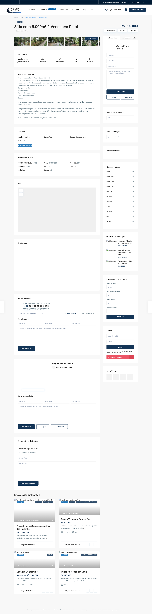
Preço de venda (111, 283)
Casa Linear (110, 186)
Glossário (75, 10)
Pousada (109, 211)
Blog (84, 10)
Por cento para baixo (113, 291)
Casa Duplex (110, 181)
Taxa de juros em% (112, 307)
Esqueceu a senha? (127, 351)
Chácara (109, 191)
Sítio (21, 17)
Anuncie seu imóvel (137, 9)
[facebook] (8, 2)
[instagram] (22, 2)
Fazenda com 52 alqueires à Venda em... (124, 252)
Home (16, 17)
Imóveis (48, 9)
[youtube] (17, 2)
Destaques (64, 10)
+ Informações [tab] (112, 38)
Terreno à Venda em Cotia (74, 571)
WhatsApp (60, 426)
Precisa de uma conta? (113, 352)
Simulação (120, 317)
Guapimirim (33, 10)
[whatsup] (13, 2)
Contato (93, 10)
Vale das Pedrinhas (24, 520)
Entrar (120, 347)
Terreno (108, 221)
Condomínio (110, 196)
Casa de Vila (110, 176)
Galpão (108, 206)
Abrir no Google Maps (25, 145)
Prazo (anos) (110, 299)
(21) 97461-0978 (138, 2)
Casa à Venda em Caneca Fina (76, 519)
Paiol (26, 31)
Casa (108, 171)
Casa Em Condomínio (27, 571)
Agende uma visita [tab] (129, 38)
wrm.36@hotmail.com (64, 367)
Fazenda (109, 201)
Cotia (64, 566)
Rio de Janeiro (81, 137)
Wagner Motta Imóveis (63, 363)
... (46, 538)
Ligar (44, 426)
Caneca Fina (66, 513)
